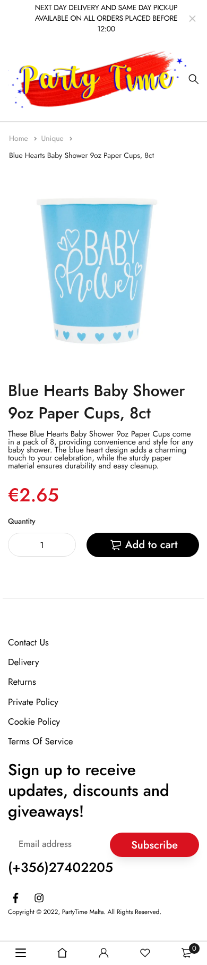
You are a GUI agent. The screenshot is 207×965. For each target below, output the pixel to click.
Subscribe (154, 844)
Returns (22, 682)
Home (19, 138)
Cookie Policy (34, 721)
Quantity (22, 521)
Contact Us (28, 642)
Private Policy (33, 701)
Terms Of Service (40, 741)
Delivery (23, 662)
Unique (53, 138)
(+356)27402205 (60, 867)
